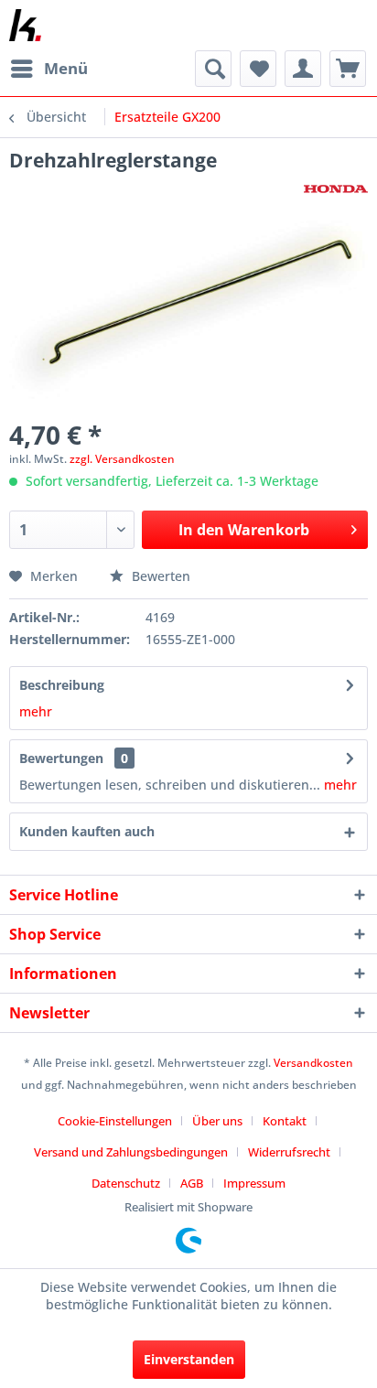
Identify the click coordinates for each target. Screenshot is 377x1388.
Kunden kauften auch (87, 831)
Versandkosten (313, 1063)
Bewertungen (61, 758)
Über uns (217, 1121)
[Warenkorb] (347, 68)
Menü (66, 68)
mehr (35, 711)
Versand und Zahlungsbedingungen (131, 1152)
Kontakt (285, 1121)
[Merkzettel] (258, 68)
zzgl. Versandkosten (122, 459)
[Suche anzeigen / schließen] (213, 68)
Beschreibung (61, 685)
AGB (191, 1183)
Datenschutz (126, 1183)
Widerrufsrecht (289, 1152)
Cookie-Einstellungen (115, 1121)
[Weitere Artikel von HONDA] (336, 189)
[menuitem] (48, 68)
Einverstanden (189, 1359)
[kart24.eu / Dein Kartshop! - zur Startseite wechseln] (25, 25)
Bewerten (159, 576)
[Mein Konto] (303, 68)
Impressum (254, 1183)
